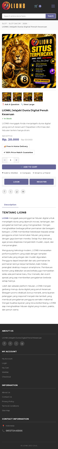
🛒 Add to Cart (29, 167)
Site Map (6, 410)
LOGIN (16, 182)
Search (51, 16)
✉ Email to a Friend (41, 173)
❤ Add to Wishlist (10, 173)
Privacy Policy (8, 401)
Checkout (6, 377)
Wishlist (5, 372)
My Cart (5, 368)
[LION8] (13, 6)
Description (10, 204)
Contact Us (7, 397)
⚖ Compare (25, 173)
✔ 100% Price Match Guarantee (18, 152)
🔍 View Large (27, 104)
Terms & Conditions (10, 406)
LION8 (5, 218)
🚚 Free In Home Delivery (16, 146)
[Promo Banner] (29, 61)
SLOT (4, 23)
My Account (7, 359)
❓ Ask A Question (10, 104)
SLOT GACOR (15, 23)
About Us (6, 392)
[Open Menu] (53, 6)
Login (4, 363)
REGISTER (42, 182)
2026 (25, 23)
